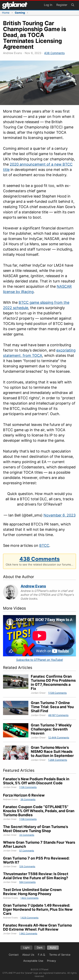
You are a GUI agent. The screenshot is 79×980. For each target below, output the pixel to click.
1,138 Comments (57, 692)
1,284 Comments (57, 759)
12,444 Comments (58, 737)
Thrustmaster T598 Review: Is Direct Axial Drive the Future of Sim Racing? (35, 876)
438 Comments (54, 53)
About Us (28, 954)
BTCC (44, 545)
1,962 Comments (28, 933)
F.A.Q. (42, 954)
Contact (14, 954)
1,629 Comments (29, 917)
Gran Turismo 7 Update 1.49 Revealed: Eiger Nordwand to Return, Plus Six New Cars (38, 909)
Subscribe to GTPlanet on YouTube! (39, 659)
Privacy (51, 960)
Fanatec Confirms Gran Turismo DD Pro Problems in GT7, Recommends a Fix (53, 682)
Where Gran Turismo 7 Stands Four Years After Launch (39, 844)
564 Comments (27, 882)
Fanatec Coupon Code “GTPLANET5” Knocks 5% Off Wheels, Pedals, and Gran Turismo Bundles (38, 811)
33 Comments (26, 834)
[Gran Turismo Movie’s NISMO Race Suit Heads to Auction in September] (17, 754)
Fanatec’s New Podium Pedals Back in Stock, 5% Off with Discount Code (36, 781)
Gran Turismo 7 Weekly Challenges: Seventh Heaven (51, 729)
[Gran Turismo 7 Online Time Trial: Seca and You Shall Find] (17, 709)
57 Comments (26, 850)
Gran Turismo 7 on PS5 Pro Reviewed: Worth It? (36, 860)
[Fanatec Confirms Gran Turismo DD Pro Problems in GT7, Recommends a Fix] (17, 684)
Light (26, 947)
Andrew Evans (33, 586)
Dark (40, 947)
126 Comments (27, 866)
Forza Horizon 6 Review (24, 795)
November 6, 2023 (60, 515)
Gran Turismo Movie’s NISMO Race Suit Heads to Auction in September (52, 751)
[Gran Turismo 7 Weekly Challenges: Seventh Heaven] (17, 731)
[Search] (72, 5)
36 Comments (27, 799)
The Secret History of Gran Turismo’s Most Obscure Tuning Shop (35, 829)
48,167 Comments (58, 715)
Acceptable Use (33, 960)
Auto (53, 947)
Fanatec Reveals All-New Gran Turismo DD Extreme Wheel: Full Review (37, 927)
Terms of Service (59, 954)
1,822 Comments (29, 897)
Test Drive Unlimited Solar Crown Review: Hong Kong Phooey (32, 892)
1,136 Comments (28, 787)
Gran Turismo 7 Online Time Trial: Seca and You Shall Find (52, 707)
